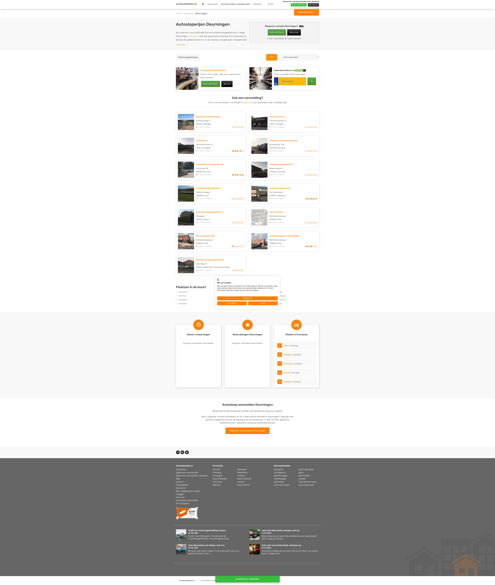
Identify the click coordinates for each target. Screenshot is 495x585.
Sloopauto (278, 469)
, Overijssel (288, 346)
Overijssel (188, 13)
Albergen (183, 303)
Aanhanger (279, 482)
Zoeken (257, 4)
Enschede (281, 299)
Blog (271, 4)
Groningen (217, 475)
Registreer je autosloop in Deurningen (247, 431)
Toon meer (181, 44)
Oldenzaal (281, 296)
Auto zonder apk (306, 485)
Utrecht (240, 482)
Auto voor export (282, 485)
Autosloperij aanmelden (187, 500)
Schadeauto (279, 472)
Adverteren (181, 469)
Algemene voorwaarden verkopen (192, 475)
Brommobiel (304, 475)
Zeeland (216, 485)
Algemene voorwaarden (187, 472)
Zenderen (183, 299)
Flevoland (241, 469)
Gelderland (242, 472)
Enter (286, 346)
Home (179, 13)
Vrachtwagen (280, 478)
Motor (301, 472)
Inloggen (212, 4)
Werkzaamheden (305, 12)
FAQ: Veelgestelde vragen (188, 491)
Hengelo (288, 355)
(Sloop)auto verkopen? (247, 579)
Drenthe (216, 469)
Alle (271, 57)
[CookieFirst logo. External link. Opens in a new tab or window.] (218, 280)
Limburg (241, 475)
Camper (302, 478)
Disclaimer (181, 488)
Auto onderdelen (306, 469)
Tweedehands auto (307, 482)
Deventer (288, 364)
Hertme (182, 296)
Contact (179, 482)
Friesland (217, 472)
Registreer (247, 102)
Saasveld (183, 292)
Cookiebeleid (182, 485)
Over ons (180, 497)
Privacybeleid (182, 503)
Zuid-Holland (243, 485)
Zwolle (287, 373)
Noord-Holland (244, 478)
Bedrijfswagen (280, 475)
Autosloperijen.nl (184, 465)
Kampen (287, 382)
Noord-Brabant (220, 478)
